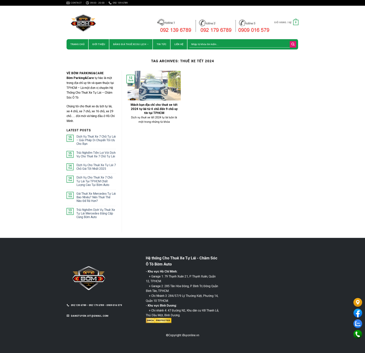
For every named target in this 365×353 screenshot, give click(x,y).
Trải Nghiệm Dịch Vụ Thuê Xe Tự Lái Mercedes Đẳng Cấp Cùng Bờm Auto (95, 213)
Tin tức (162, 44)
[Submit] (293, 44)
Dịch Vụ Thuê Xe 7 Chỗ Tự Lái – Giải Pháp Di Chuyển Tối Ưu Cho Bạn (96, 140)
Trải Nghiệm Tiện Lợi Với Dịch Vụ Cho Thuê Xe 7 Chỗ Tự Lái (96, 154)
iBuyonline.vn (190, 335)
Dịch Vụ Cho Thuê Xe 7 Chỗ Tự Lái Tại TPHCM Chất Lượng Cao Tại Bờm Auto (94, 181)
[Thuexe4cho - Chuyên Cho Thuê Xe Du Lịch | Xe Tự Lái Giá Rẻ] (100, 22)
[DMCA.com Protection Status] (158, 320)
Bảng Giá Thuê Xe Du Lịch (129, 44)
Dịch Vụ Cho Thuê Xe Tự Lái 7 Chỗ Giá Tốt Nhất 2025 (96, 167)
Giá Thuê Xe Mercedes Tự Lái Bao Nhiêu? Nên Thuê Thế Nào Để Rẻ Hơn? (96, 197)
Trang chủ (77, 44)
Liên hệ (178, 44)
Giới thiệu (98, 44)
